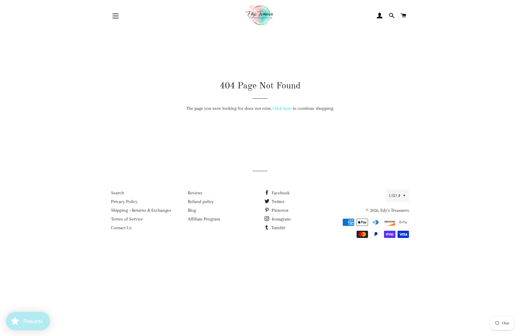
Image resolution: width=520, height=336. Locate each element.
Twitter (277, 201)
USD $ (394, 195)
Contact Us (121, 227)
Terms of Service (127, 219)
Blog (192, 210)
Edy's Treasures (394, 210)
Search (117, 193)
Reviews (195, 193)
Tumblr (277, 227)
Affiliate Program (204, 219)
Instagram (281, 219)
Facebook (280, 193)
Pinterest (279, 210)
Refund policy (201, 201)
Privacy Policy (124, 201)
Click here (282, 108)
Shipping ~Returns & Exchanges (141, 210)
